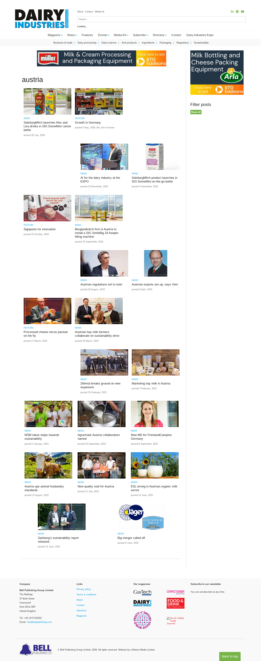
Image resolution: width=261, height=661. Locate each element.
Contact (89, 11)
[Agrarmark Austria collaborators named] (101, 426)
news (27, 118)
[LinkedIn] (232, 11)
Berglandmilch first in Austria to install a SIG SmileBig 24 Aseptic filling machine (97, 233)
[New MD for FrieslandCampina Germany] (155, 426)
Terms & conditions (86, 594)
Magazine (81, 615)
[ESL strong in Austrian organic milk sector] (155, 478)
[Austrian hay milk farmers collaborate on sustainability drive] (99, 323)
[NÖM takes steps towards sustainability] (48, 426)
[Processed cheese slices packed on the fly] (47, 323)
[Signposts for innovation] (47, 221)
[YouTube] (242, 11)
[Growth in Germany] (99, 114)
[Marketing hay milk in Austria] (156, 375)
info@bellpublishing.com (39, 622)
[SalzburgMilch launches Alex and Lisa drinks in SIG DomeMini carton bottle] (47, 114)
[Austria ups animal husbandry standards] (48, 478)
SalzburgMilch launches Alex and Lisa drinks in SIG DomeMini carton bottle (47, 126)
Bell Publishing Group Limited (75, 649)
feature (80, 118)
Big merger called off (131, 538)
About (80, 11)
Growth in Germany (88, 122)
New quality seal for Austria (96, 486)
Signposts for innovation (40, 229)
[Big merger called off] (141, 529)
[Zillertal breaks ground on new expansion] (104, 375)
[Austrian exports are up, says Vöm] (156, 276)
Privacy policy (84, 589)
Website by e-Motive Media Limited (136, 649)
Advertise (81, 610)
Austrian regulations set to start (101, 284)
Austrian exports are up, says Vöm (155, 284)
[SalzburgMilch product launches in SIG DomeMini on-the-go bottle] (156, 169)
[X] (237, 11)
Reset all (196, 112)
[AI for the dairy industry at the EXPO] (104, 169)
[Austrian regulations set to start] (104, 276)
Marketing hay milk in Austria (151, 383)
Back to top (230, 656)
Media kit (99, 11)
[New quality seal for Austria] (101, 478)
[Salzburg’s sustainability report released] (62, 529)
